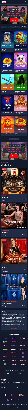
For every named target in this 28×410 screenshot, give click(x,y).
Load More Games (14, 138)
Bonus (14, 20)
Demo (8, 41)
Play (8, 38)
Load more (14, 328)
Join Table (15, 180)
